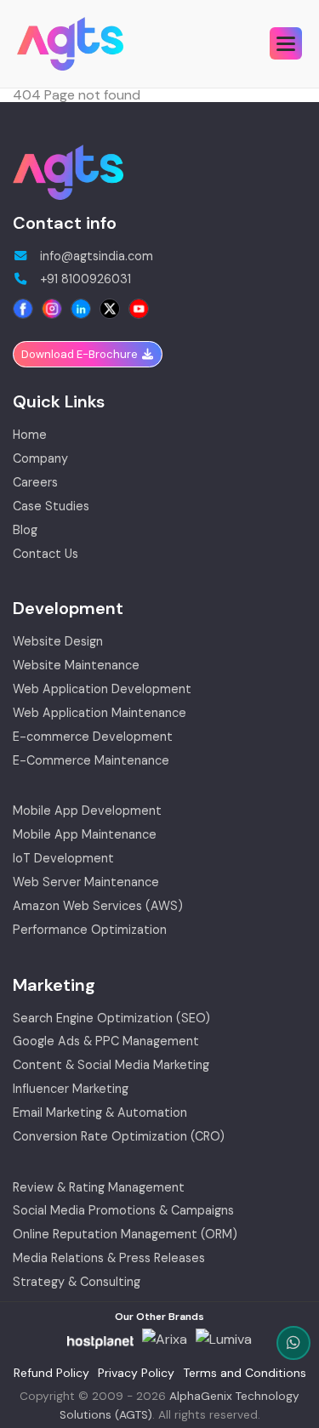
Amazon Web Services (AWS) (98, 906)
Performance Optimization (90, 930)
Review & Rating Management (99, 1188)
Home (30, 435)
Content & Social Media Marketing (111, 1065)
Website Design (58, 642)
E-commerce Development (93, 737)
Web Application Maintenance (99, 713)
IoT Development (63, 859)
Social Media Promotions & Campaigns (123, 1211)
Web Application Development (102, 690)
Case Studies (51, 507)
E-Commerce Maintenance (91, 761)
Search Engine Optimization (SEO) (111, 1019)
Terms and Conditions (244, 1372)
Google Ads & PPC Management (106, 1042)
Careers (35, 483)
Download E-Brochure (80, 354)
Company (40, 459)
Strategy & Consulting (76, 1282)
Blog (25, 531)
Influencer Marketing (70, 1089)
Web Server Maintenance (86, 883)
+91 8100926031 (84, 280)
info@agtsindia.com (95, 257)
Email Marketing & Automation (100, 1113)
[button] (286, 43)
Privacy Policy (136, 1372)
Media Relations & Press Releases (109, 1259)
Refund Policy (51, 1372)
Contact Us (45, 554)
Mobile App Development (87, 811)
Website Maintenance (76, 666)
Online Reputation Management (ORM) (125, 1235)
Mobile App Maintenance (85, 835)
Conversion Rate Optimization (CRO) (119, 1137)
